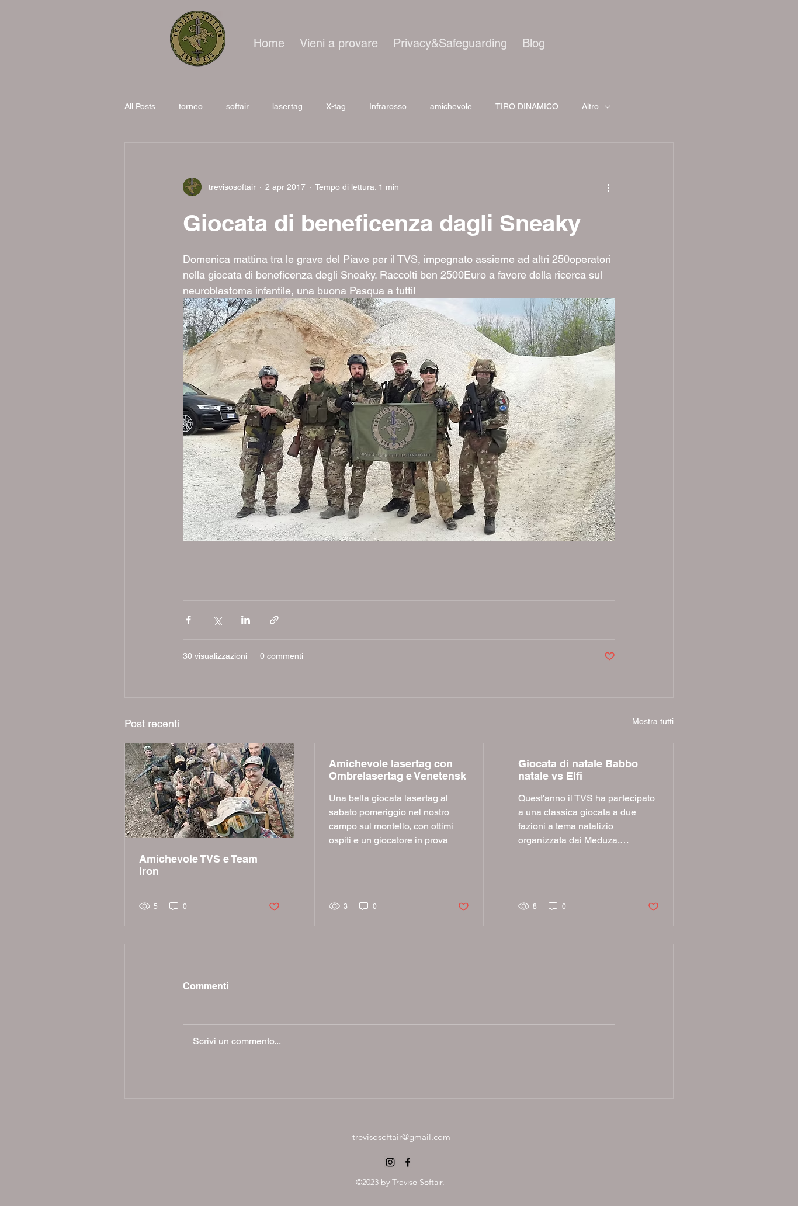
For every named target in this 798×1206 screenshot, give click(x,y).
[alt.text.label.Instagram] (390, 1162)
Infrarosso (388, 106)
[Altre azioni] (608, 187)
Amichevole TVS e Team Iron (198, 865)
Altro (590, 106)
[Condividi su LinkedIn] (245, 619)
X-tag (336, 106)
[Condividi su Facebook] (188, 619)
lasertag (287, 106)
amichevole (451, 106)
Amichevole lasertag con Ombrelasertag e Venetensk (397, 769)
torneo (191, 106)
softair (237, 106)
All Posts (139, 106)
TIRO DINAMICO (526, 106)
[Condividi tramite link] (274, 619)
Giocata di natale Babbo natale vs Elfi (578, 769)
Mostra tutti (653, 721)
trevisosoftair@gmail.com (401, 1136)
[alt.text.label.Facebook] (408, 1162)
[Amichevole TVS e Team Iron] (209, 790)
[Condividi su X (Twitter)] (217, 619)
